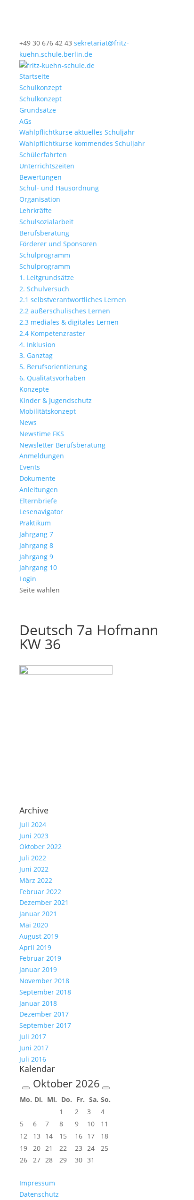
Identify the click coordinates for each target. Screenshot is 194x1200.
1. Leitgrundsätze (46, 277)
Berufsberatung (44, 232)
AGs (25, 121)
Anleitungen (38, 489)
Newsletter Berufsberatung (62, 445)
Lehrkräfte (35, 210)
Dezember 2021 (44, 902)
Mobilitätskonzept (47, 411)
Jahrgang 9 (36, 556)
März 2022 (35, 880)
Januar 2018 (38, 1003)
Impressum (37, 1182)
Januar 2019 (38, 969)
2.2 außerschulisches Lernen (64, 310)
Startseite (34, 76)
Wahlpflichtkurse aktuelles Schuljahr (77, 132)
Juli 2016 (32, 1059)
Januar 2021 (38, 913)
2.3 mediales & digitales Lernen (69, 322)
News (28, 422)
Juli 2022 (32, 857)
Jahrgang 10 (38, 567)
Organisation (39, 199)
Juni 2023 (33, 835)
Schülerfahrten (43, 154)
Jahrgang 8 (36, 545)
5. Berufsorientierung (53, 366)
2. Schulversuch (44, 288)
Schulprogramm (44, 255)
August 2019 (38, 936)
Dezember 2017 (44, 1014)
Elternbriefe (38, 500)
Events (29, 467)
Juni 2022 (33, 869)
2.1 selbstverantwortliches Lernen (72, 299)
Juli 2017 (32, 1036)
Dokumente (37, 478)
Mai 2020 (33, 924)
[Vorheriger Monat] (26, 1087)
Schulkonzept (40, 87)
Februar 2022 (40, 891)
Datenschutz (39, 1194)
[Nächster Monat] (106, 1087)
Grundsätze (37, 110)
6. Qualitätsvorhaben (52, 377)
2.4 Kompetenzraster (52, 333)
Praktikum (35, 522)
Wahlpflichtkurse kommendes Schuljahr (82, 143)
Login (27, 578)
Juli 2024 (32, 824)
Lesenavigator (41, 511)
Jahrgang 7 (36, 534)
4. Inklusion (37, 344)
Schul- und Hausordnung (59, 187)
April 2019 (35, 947)
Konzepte (34, 389)
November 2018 (44, 980)
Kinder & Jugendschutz (55, 400)
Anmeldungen (41, 455)
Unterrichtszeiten (46, 165)
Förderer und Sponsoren (58, 243)
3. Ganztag (36, 355)
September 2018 (45, 991)
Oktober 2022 (40, 846)
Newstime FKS (41, 433)
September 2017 (45, 1025)
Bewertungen (40, 177)
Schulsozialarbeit (46, 221)
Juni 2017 (33, 1047)
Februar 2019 (40, 958)
